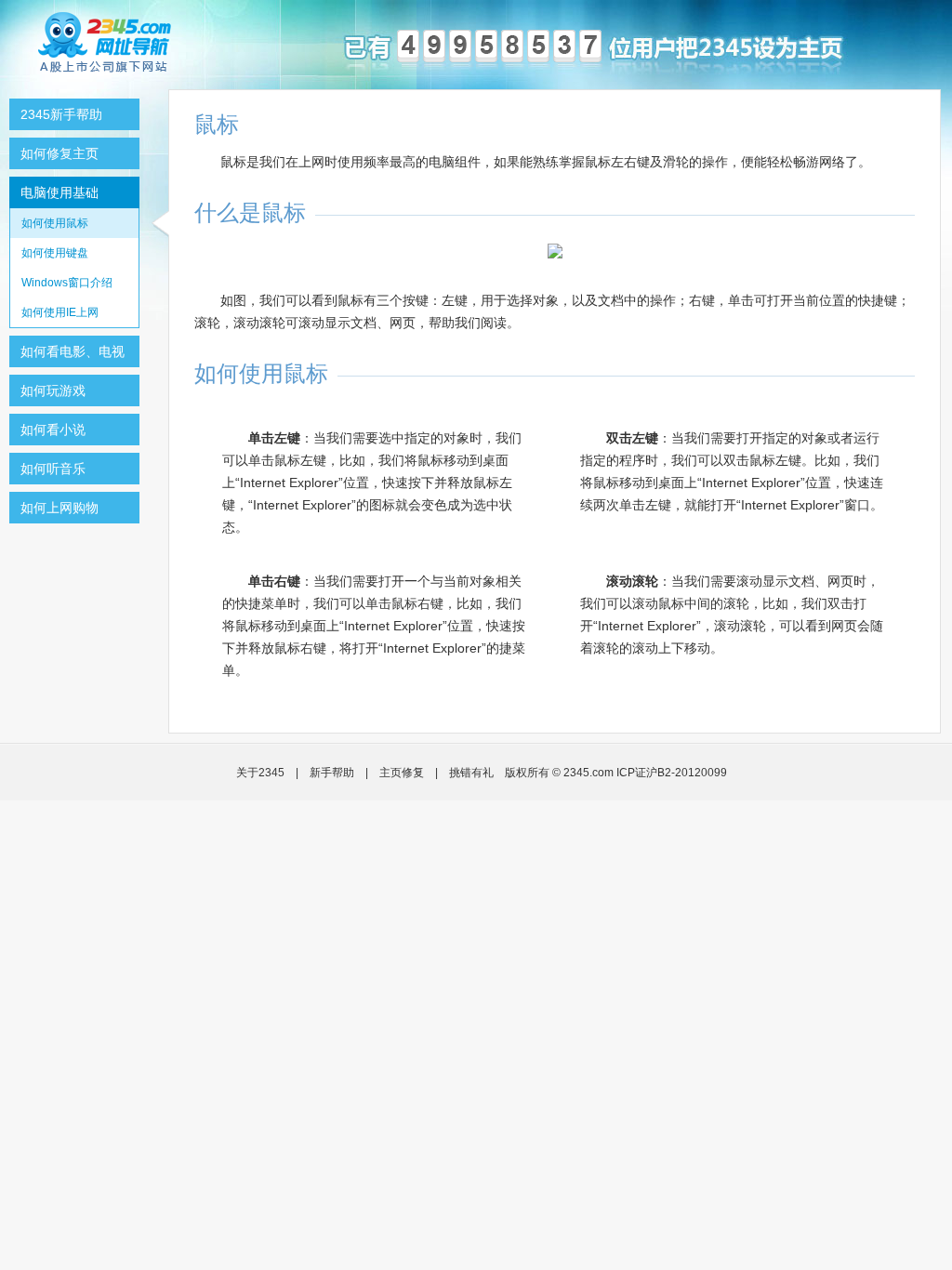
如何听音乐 (53, 468)
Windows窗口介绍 (66, 282)
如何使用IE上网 (60, 312)
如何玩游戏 (53, 390)
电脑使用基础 (59, 192)
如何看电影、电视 (72, 351)
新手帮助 (332, 772)
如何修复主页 (59, 153)
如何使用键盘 (54, 252)
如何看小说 (53, 429)
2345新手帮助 (61, 114)
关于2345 (260, 772)
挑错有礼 (471, 772)
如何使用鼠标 (54, 223)
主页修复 (401, 772)
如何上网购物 (59, 507)
